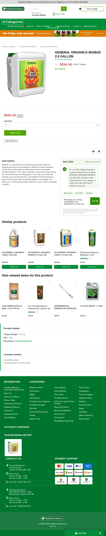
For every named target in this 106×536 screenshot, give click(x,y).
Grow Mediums (60, 391)
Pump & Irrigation (86, 394)
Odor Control (59, 414)
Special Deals (15, 26)
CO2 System (34, 398)
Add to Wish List (11, 141)
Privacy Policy (9, 400)
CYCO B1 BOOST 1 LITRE (91, 306)
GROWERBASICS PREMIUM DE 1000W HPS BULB (65, 307)
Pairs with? (79, 193)
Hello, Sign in (39, 14)
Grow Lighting (60, 387)
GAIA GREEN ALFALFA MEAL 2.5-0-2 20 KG (12, 307)
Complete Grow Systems (39, 401)
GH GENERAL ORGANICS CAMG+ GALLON (13, 253)
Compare (89, 193)
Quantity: (8, 121)
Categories (14, 22)
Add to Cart (15, 133)
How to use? (68, 193)
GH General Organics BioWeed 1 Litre (89, 253)
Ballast (32, 394)
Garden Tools (34, 419)
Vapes (81, 408)
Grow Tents (58, 394)
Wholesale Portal (90, 26)
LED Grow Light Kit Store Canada (64, 402)
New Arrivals (84, 419)
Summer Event (85, 405)
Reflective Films (85, 398)
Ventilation (83, 412)
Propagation (84, 391)
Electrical (33, 408)
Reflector (82, 401)
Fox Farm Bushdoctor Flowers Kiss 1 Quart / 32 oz (39, 307)
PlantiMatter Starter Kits (64, 421)
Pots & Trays (84, 387)
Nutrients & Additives (62, 410)
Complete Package (37, 405)
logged (15, 363)
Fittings (32, 415)
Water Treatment (86, 415)
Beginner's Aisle (35, 387)
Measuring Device (61, 407)
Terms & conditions (43, 26)
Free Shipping (9, 417)
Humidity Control (61, 398)
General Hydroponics (64, 59)
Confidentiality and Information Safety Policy (14, 388)
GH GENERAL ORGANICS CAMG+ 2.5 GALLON (65, 253)
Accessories (34, 391)
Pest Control (59, 417)
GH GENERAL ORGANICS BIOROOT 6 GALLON (39, 253)
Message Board (53, 28)
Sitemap (53, 526)
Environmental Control (38, 412)
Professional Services (12, 403)
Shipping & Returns (63, 26)
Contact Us (77, 26)
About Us (30, 26)
